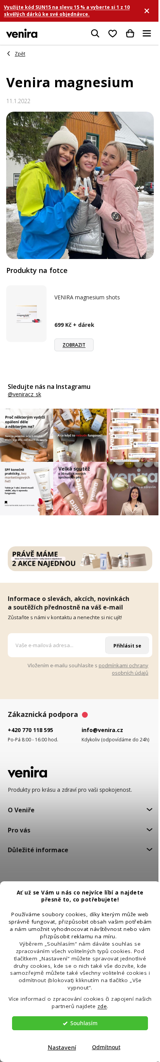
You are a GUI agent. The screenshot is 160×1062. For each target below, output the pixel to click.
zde (102, 1006)
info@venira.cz (102, 730)
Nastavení (62, 1047)
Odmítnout (106, 1047)
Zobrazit (74, 345)
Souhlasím (83, 1023)
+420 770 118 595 (30, 730)
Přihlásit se (127, 645)
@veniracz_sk (24, 394)
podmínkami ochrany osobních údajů (123, 669)
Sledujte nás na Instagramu (49, 386)
